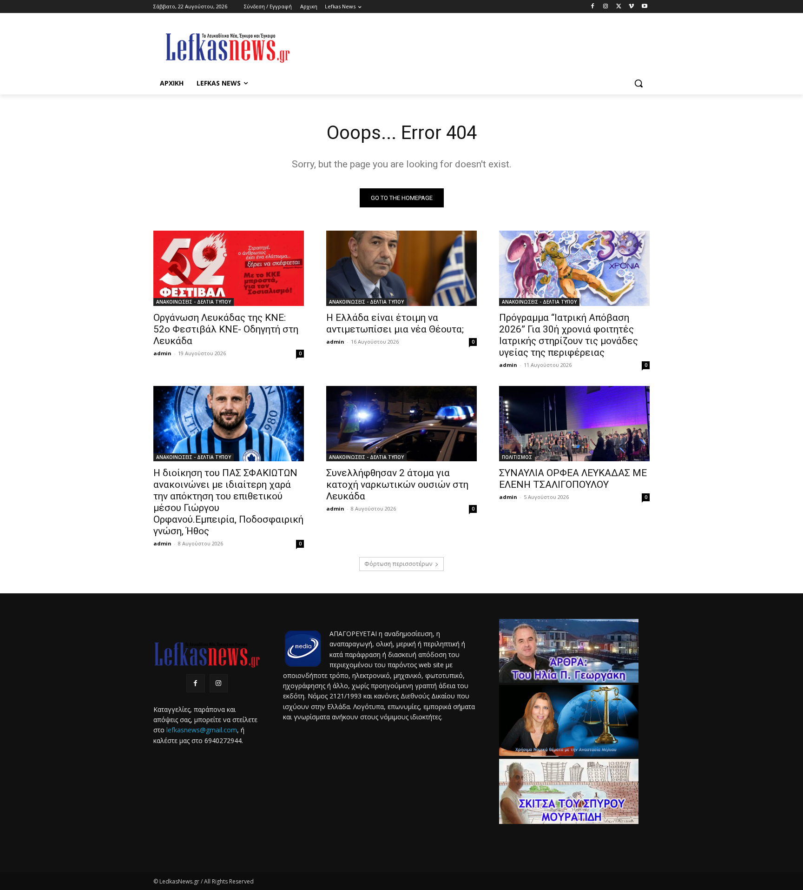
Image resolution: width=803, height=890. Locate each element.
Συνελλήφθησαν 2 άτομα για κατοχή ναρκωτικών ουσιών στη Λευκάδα (397, 484)
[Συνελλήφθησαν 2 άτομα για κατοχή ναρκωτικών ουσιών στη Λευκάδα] (401, 423)
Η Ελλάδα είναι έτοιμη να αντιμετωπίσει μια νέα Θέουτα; (395, 323)
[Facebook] (592, 6)
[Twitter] (618, 6)
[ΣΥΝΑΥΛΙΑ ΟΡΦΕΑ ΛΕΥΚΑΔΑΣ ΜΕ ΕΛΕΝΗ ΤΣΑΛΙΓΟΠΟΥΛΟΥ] (574, 423)
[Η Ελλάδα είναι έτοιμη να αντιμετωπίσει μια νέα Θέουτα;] (401, 268)
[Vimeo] (631, 6)
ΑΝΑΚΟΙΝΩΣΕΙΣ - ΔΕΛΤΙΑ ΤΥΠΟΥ (193, 302)
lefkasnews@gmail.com (201, 729)
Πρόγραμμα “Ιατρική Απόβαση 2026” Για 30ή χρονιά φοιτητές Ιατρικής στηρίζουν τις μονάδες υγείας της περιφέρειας (568, 335)
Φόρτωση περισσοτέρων (398, 564)
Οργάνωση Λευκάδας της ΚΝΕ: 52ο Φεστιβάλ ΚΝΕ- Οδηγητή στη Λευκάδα (225, 329)
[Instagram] (605, 6)
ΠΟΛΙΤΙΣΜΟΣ (517, 457)
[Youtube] (644, 6)
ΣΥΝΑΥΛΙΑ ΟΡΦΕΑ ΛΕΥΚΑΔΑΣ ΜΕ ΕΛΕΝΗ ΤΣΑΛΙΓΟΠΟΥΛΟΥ (573, 478)
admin (162, 353)
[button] (638, 83)
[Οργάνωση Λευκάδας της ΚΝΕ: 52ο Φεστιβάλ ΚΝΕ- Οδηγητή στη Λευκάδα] (228, 268)
